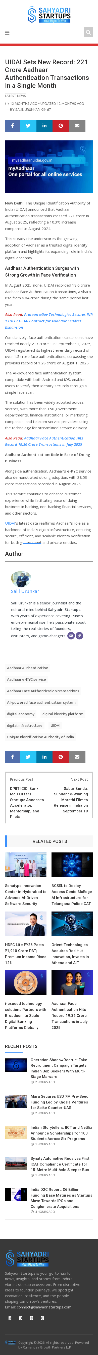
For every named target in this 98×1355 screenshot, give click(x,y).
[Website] (79, 635)
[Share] (12, 126)
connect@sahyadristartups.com (44, 1306)
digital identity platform (62, 714)
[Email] (71, 635)
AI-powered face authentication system (41, 702)
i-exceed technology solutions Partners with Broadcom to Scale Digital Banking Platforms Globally (25, 1015)
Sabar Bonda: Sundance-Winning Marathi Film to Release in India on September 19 (71, 799)
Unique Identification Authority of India (40, 737)
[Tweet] (28, 126)
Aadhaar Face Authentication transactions (43, 691)
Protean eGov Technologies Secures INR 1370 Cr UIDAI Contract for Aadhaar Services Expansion (49, 321)
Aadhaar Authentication (27, 668)
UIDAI (10, 523)
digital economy (20, 714)
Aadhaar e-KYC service (26, 679)
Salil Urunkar (27, 110)
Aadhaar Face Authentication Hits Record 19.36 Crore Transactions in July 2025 (69, 1015)
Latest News (15, 95)
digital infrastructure (24, 725)
